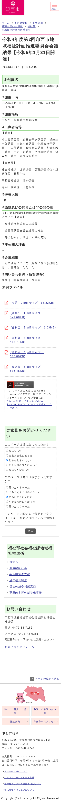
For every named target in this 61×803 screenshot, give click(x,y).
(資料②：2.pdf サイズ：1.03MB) (33, 327)
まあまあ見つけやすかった (24, 492)
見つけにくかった (19, 506)
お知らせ (15, 562)
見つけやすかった (19, 487)
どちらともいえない (21, 460)
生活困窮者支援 (19, 574)
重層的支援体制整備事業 (25, 592)
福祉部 (32, 26)
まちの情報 (21, 23)
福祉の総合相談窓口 (22, 586)
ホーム (6, 23)
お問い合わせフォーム (19, 647)
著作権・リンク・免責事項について (22, 783)
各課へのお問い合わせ (45, 711)
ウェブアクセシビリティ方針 (19, 777)
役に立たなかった (19, 469)
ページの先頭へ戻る (47, 678)
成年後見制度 (18, 580)
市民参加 (37, 23)
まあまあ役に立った (21, 455)
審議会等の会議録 (12, 26)
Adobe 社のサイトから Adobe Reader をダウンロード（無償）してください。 (29, 404)
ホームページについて (15, 771)
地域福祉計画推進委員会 (16, 30)
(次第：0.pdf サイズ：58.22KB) (32, 302)
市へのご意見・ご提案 (15, 711)
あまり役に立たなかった (23, 465)
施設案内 (15, 721)
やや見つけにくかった (22, 501)
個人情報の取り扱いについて (19, 790)
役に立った (15, 450)
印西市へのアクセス (45, 721)
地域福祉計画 (18, 568)
